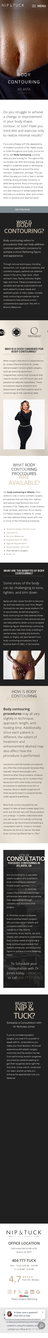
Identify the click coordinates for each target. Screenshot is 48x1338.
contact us (33, 972)
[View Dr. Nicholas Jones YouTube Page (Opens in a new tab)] (26, 1292)
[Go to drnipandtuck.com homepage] (13, 6)
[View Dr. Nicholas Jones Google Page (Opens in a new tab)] (38, 1292)
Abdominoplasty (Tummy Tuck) (21, 529)
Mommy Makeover (15, 536)
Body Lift (10, 554)
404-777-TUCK (28, 977)
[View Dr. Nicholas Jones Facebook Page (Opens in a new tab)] (15, 1292)
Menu (41, 6)
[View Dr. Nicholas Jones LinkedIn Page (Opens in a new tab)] (32, 1292)
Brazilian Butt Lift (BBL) (17, 539)
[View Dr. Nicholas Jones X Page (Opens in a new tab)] (20, 1292)
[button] (34, 6)
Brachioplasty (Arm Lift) (17, 547)
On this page (23, 209)
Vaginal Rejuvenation (16, 543)
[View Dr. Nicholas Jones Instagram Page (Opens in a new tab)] (10, 1292)
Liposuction (12, 532)
